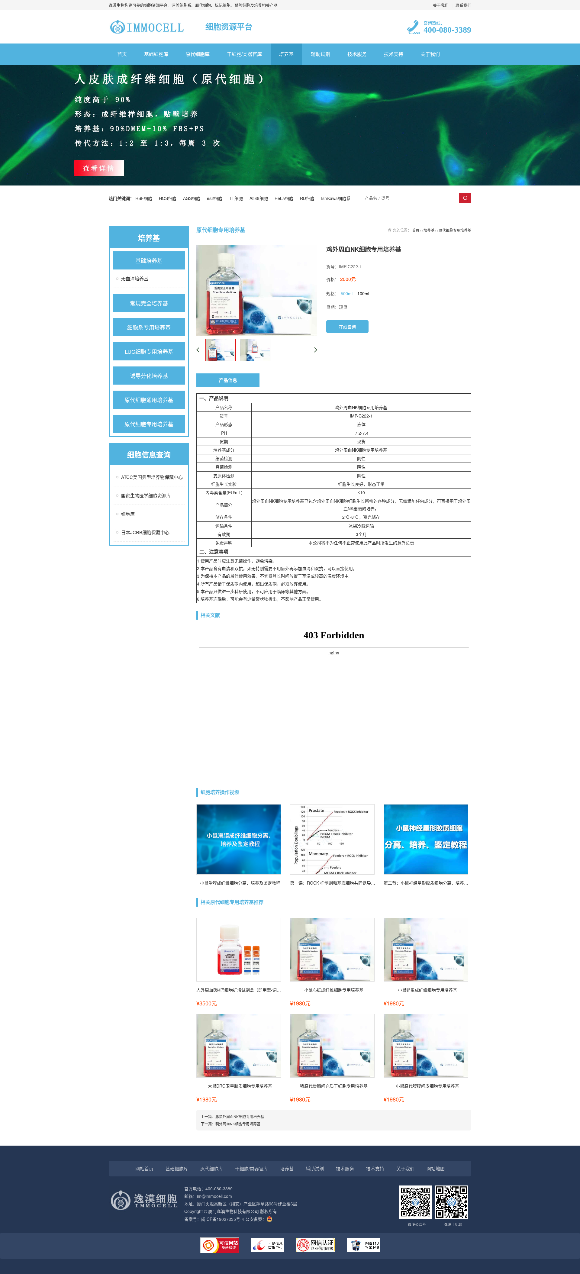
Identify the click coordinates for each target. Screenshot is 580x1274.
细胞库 (128, 514)
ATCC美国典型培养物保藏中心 (152, 477)
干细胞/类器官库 (244, 53)
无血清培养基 (134, 278)
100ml (363, 293)
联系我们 (463, 5)
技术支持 (393, 53)
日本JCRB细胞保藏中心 (145, 532)
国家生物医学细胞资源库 (146, 495)
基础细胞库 (156, 53)
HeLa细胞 (285, 198)
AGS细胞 (193, 198)
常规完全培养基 (149, 303)
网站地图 (436, 1168)
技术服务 (357, 53)
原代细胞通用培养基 (148, 400)
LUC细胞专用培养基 (149, 351)
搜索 (465, 198)
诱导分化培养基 (149, 375)
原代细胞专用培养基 (148, 424)
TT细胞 (237, 198)
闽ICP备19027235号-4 (222, 1219)
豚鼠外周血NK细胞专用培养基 (239, 1116)
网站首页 (144, 1168)
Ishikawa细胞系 (335, 198)
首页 (122, 53)
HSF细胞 (145, 198)
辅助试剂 (320, 53)
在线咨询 (347, 327)
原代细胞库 (197, 53)
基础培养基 (149, 260)
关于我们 (441, 5)
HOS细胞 (169, 198)
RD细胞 (308, 198)
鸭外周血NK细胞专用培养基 (237, 1123)
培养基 (286, 53)
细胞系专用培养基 (149, 327)
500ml (347, 293)
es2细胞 (216, 198)
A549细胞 (260, 198)
